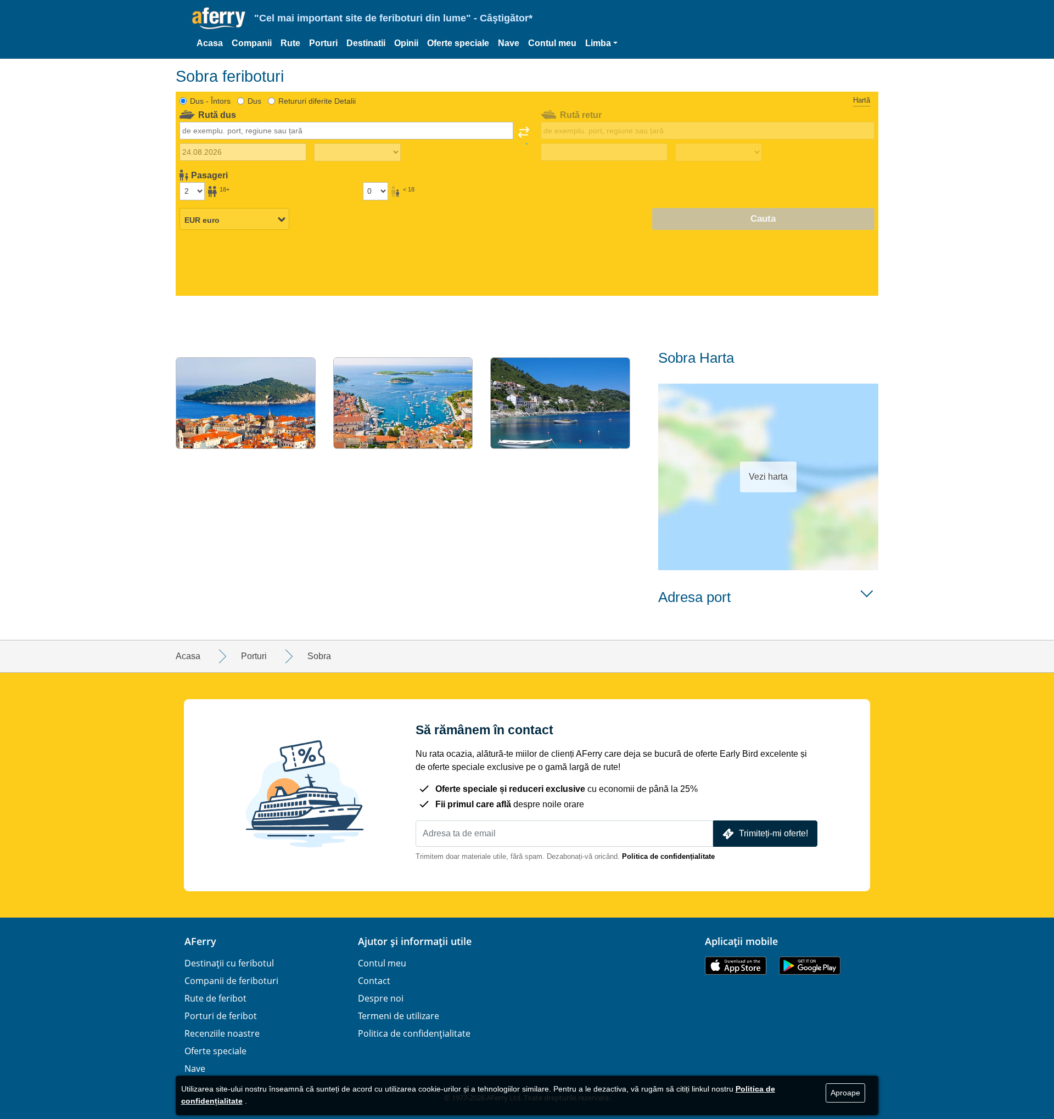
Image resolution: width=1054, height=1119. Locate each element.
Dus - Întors (210, 101)
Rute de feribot (215, 998)
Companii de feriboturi (231, 981)
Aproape (845, 1092)
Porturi (323, 43)
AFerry (200, 941)
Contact (374, 981)
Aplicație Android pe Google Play (809, 966)
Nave (508, 43)
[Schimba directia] (523, 135)
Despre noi (380, 998)
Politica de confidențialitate (668, 856)
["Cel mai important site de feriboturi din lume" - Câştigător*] (218, 18)
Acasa (210, 43)
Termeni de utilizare (398, 1016)
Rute (290, 43)
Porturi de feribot (220, 1016)
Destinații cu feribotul (229, 963)
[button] (601, 43)
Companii (252, 43)
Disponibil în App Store (735, 966)
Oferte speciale (458, 43)
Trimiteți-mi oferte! (773, 833)
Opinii (406, 43)
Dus (254, 101)
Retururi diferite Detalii (317, 101)
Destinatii (365, 43)
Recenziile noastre (222, 1033)
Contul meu (552, 43)
